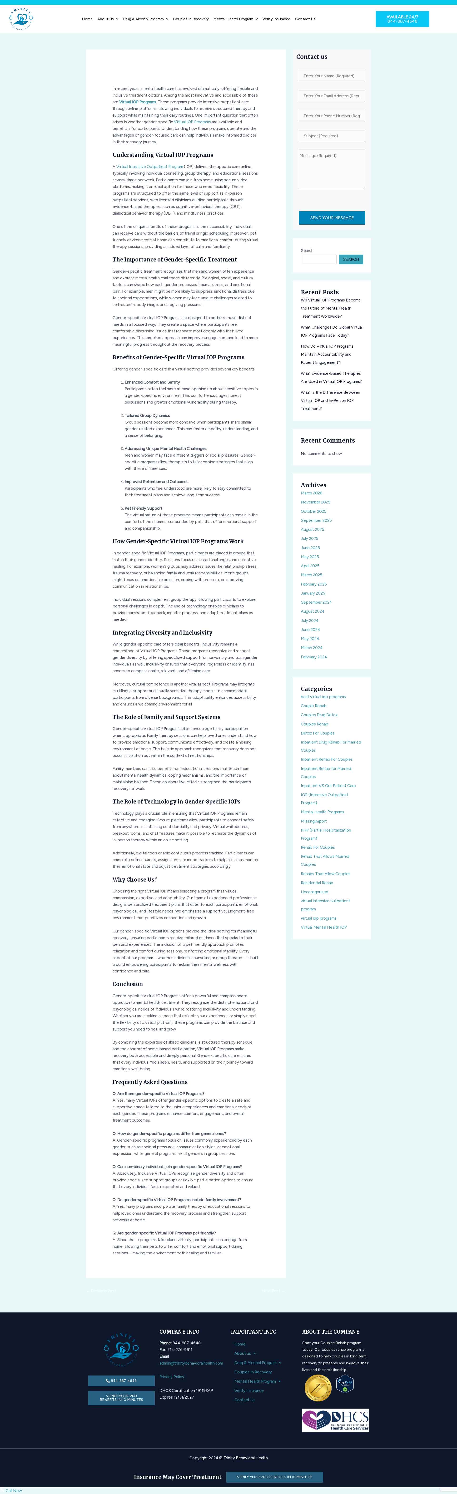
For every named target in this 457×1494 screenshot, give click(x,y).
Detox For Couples (318, 733)
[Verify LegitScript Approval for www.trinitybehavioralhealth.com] (345, 1383)
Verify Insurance (276, 19)
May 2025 (310, 556)
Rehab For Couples (318, 847)
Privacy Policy (171, 1376)
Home (87, 19)
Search (307, 250)
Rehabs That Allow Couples (325, 873)
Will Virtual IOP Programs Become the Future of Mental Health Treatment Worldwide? (331, 308)
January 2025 (313, 593)
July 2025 (309, 538)
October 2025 (313, 511)
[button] (108, 19)
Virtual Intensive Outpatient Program (149, 166)
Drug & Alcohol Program (143, 19)
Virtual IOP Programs (137, 101)
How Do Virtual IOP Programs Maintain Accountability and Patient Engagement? (327, 354)
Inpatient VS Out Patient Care (328, 785)
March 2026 (311, 493)
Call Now (13, 1490)
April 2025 (310, 565)
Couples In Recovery (191, 19)
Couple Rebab (314, 705)
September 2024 (316, 602)
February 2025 (314, 584)
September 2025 (316, 520)
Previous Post (101, 1290)
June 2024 (310, 629)
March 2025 (311, 574)
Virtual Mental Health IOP (324, 927)
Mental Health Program (233, 19)
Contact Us (305, 19)
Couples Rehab (314, 724)
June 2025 (310, 547)
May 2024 (310, 638)
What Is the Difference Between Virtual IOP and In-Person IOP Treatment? (330, 400)
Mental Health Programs (322, 811)
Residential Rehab (317, 882)
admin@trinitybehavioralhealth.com (191, 1363)
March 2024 (312, 647)
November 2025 (315, 502)
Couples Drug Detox (319, 714)
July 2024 (309, 620)
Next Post (273, 1290)
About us (105, 19)
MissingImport (314, 821)
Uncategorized (314, 891)
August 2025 (312, 529)
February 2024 (314, 657)
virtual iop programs (319, 918)
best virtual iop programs (323, 696)
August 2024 (312, 611)
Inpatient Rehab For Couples (327, 759)
